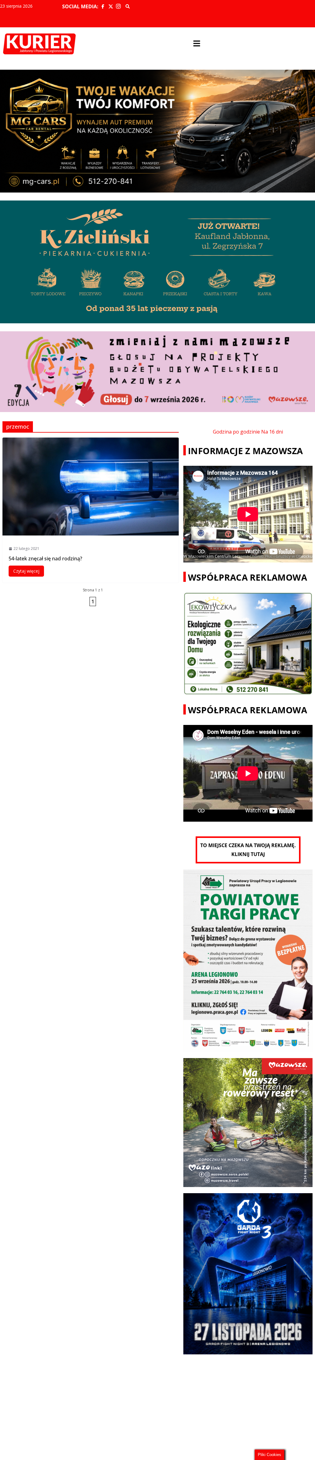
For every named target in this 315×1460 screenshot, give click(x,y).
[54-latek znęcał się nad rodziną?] (90, 486)
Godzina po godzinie (236, 431)
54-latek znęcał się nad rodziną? (45, 558)
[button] (197, 43)
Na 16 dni (272, 431)
